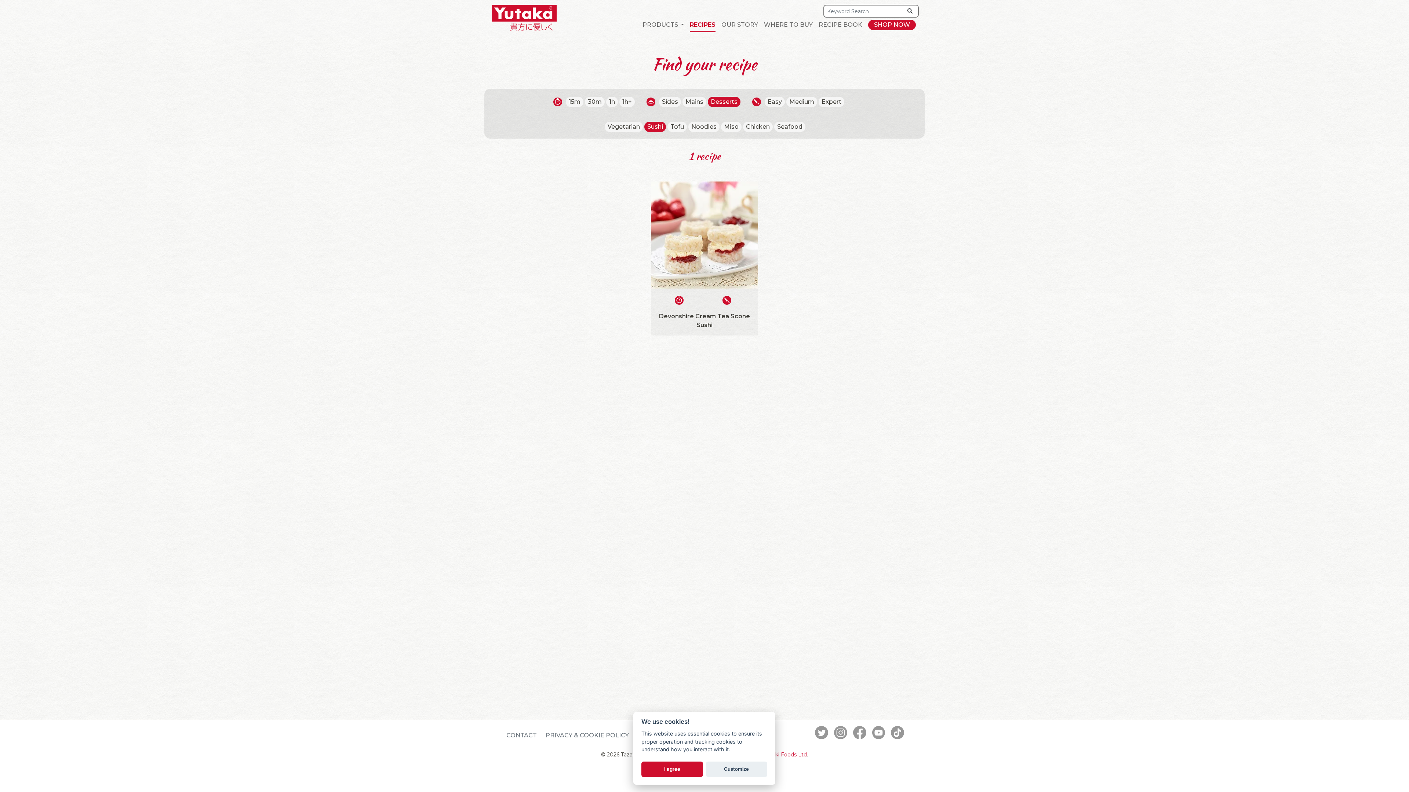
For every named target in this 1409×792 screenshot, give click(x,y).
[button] (663, 25)
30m (595, 101)
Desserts (724, 101)
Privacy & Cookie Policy (587, 735)
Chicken (758, 126)
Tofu (677, 126)
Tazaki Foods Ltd (785, 754)
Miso (731, 126)
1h (612, 101)
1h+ (627, 101)
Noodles (704, 126)
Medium (801, 101)
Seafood (789, 126)
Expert (831, 101)
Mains (694, 101)
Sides (670, 101)
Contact (521, 735)
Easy (775, 101)
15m (574, 101)
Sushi (655, 126)
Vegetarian (624, 126)
